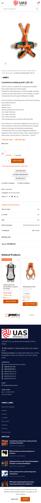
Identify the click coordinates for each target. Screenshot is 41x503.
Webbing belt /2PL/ (29, 286)
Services (4, 414)
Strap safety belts (7, 73)
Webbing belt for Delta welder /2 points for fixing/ (10, 287)
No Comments (20, 446)
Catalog (9, 71)
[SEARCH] (37, 9)
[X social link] (9, 196)
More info (15, 499)
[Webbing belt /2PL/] (30, 271)
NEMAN (31, 315)
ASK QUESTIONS (20, 171)
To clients (5, 418)
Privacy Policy (6, 432)
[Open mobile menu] (3, 3)
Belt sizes (5, 144)
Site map (4, 429)
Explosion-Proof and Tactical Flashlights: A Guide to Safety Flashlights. (24, 462)
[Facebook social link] (7, 196)
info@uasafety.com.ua (11, 385)
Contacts (4, 425)
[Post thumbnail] (5, 443)
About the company (8, 407)
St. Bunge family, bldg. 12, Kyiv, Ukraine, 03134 (20, 349)
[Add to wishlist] (37, 260)
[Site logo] (20, 3)
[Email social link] (12, 196)
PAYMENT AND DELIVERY (20, 175)
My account (5, 421)
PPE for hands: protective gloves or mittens (22, 452)
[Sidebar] (2, 153)
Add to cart (17, 161)
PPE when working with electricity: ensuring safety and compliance (21, 482)
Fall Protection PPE (19, 71)
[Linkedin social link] (17, 196)
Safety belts (31, 71)
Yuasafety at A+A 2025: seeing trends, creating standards (23, 442)
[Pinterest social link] (14, 196)
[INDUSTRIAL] (12, 315)
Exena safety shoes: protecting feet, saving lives (22, 472)
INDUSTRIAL (26, 291)
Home (3, 71)
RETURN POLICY (20, 178)
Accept (25, 499)
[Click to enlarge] (5, 63)
